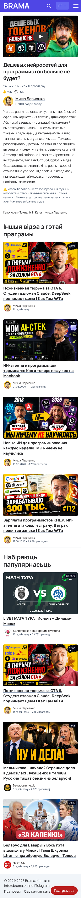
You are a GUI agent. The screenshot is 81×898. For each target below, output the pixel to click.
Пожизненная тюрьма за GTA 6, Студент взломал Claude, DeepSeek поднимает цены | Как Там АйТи (36, 293)
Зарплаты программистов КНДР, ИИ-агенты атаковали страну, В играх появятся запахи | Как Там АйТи (38, 525)
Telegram (42, 885)
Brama (16, 6)
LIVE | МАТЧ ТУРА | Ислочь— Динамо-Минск (37, 621)
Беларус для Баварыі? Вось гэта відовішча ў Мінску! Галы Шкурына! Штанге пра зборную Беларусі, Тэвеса (39, 850)
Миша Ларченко (56, 212)
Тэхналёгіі (26, 212)
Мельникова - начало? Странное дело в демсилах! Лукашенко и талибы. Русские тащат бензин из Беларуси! (39, 773)
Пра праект (13, 891)
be (60, 6)
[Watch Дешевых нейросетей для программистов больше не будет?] (40, 37)
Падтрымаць (64, 890)
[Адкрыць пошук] (49, 6)
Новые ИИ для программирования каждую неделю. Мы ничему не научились (35, 448)
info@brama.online (18, 885)
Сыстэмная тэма (37, 891)
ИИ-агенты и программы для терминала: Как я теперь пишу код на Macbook (38, 370)
